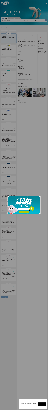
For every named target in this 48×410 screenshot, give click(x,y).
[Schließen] (45, 401)
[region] (33, 404)
